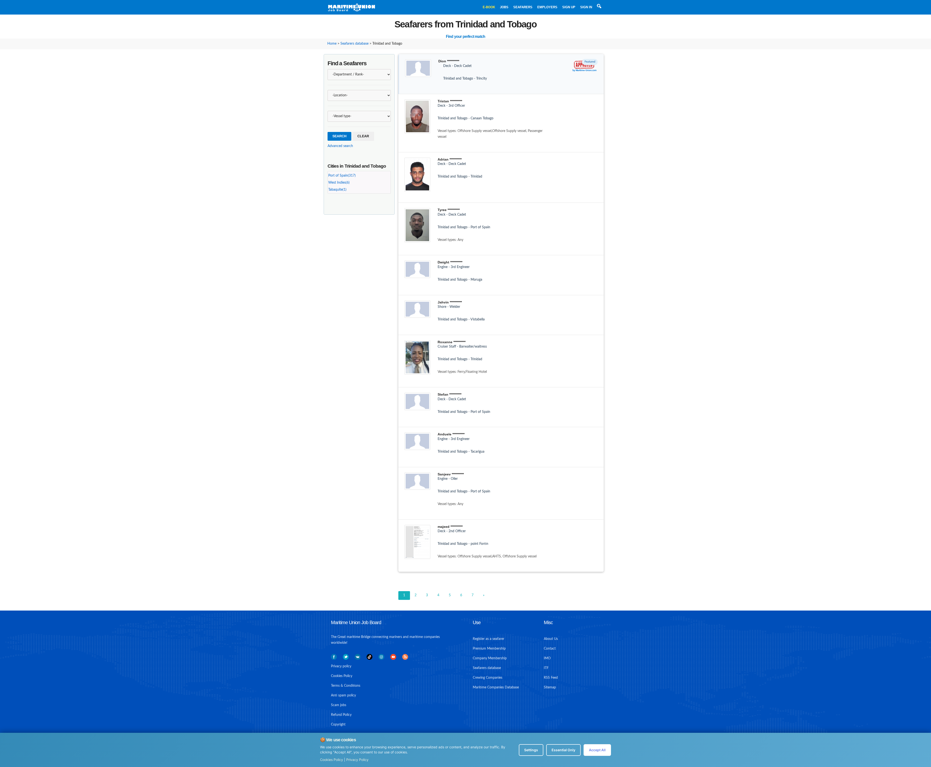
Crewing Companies (487, 677)
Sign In (586, 7)
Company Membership (490, 658)
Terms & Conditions (345, 685)
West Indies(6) (339, 182)
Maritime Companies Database (496, 687)
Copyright (338, 724)
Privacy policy (341, 666)
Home (332, 43)
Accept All (597, 750)
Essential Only (563, 750)
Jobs (504, 7)
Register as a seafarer (488, 639)
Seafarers (522, 7)
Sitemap (550, 687)
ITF (546, 668)
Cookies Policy (331, 760)
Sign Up (568, 7)
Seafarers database (354, 43)
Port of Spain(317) (342, 175)
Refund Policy (341, 715)
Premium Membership (489, 648)
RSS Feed (551, 677)
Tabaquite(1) (337, 189)
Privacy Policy (357, 760)
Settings (531, 750)
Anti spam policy (343, 695)
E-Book (489, 7)
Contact (550, 648)
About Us (551, 639)
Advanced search (340, 146)
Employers (547, 7)
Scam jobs (338, 705)
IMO (547, 658)
